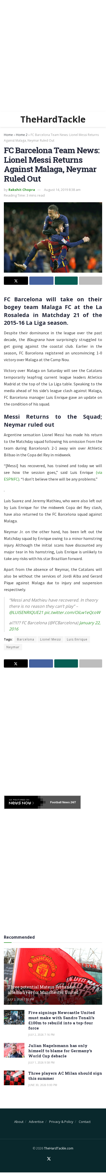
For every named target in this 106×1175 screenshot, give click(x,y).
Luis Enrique (77, 639)
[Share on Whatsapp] (66, 281)
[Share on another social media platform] (90, 281)
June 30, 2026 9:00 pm (42, 1085)
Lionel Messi (50, 639)
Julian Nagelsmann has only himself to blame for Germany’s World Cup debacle (60, 1050)
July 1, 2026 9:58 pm (41, 1062)
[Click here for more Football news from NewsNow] (25, 802)
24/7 (73, 802)
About (18, 1121)
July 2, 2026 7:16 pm (41, 1034)
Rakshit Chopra (21, 189)
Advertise (36, 1121)
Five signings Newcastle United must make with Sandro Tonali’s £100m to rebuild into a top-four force (61, 1020)
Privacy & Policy (61, 1121)
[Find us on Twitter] (49, 1159)
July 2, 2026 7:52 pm (21, 999)
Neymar (13, 647)
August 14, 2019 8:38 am (62, 189)
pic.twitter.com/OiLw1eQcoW (72, 612)
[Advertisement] (53, 56)
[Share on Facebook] (41, 281)
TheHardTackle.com (58, 1148)
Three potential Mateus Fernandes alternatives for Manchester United (43, 989)
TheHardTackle (52, 119)
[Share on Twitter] (16, 281)
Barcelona (25, 639)
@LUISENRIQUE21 (26, 612)
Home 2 (22, 135)
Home (8, 135)
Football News (60, 802)
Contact (85, 1121)
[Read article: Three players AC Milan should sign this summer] (14, 1078)
